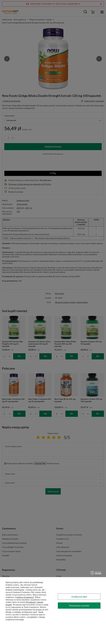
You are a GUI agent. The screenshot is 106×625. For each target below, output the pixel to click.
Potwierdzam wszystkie (79, 605)
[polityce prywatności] (25, 597)
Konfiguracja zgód (79, 596)
